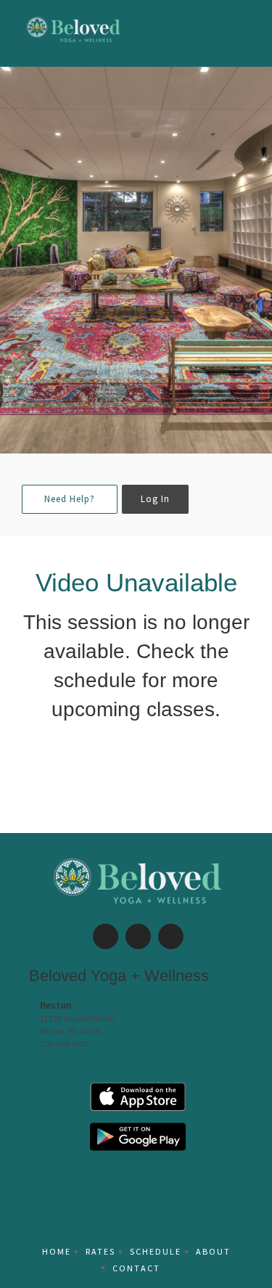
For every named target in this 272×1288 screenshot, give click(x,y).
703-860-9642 (64, 1043)
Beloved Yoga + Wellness (119, 976)
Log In (155, 499)
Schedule (155, 1251)
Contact (136, 1268)
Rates (100, 1251)
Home (56, 1251)
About (213, 1251)
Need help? (69, 499)
